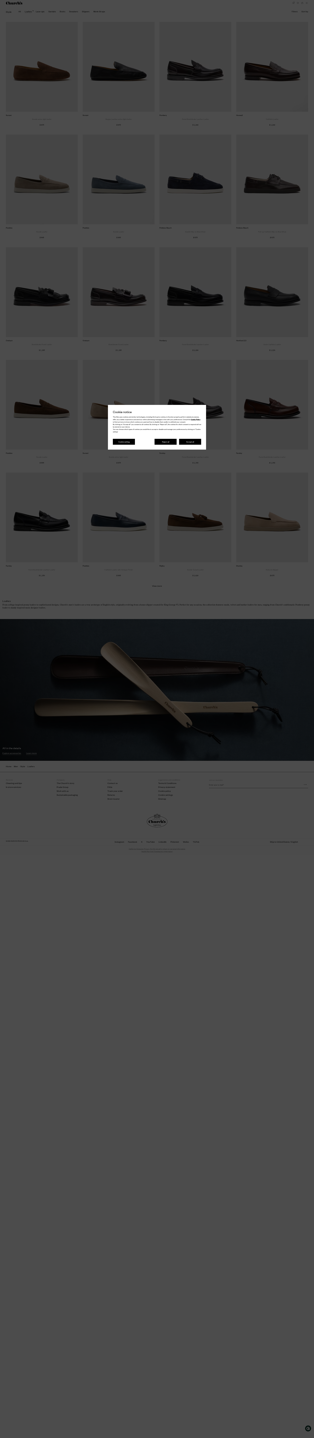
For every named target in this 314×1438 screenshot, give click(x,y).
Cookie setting (124, 441)
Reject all (165, 441)
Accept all (190, 441)
